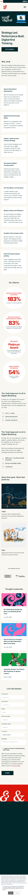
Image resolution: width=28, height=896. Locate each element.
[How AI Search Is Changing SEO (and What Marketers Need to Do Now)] (14, 629)
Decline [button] (17, 893)
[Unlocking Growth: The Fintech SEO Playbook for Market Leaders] (14, 659)
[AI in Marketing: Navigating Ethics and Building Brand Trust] (14, 599)
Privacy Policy (16, 766)
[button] (14, 413)
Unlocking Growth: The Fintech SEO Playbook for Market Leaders (14, 671)
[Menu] (25, 7)
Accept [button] (10, 893)
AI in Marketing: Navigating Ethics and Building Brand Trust (13, 611)
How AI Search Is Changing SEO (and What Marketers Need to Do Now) (13, 641)
